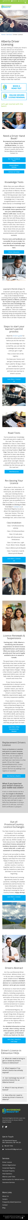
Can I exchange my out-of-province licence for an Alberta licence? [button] (13, 1080)
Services (9, 34)
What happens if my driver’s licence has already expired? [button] (12, 1070)
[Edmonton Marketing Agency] (22, 1217)
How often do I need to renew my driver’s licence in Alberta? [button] (12, 1097)
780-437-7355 (7, 1)
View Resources (14, 472)
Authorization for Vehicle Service (13, 1179)
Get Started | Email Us (14, 776)
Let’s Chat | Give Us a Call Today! (14, 1040)
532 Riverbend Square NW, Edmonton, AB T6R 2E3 (11, 1141)
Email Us (15, 1)
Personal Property (8, 1171)
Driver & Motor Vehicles (14, 166)
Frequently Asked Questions (11, 1202)
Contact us (17, 507)
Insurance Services (8, 1182)
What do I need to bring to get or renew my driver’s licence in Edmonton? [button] (13, 1060)
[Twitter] (6, 1127)
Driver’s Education (14, 252)
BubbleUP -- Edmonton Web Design (13, 1217)
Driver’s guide (17, 336)
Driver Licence (7, 1162)
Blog (3, 1208)
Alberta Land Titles (8, 1177)
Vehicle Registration (9, 1165)
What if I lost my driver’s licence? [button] (12, 1089)
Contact (5, 1205)
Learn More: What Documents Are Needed (14, 729)
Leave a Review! (23, 1)
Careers (4, 1199)
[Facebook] (2, 1127)
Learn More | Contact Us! (14, 560)
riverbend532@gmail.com (13, 1149)
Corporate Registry (8, 1168)
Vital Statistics (7, 1174)
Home (3, 34)
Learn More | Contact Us (14, 380)
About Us (5, 1196)
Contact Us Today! (14, 172)
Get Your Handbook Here (14, 160)
